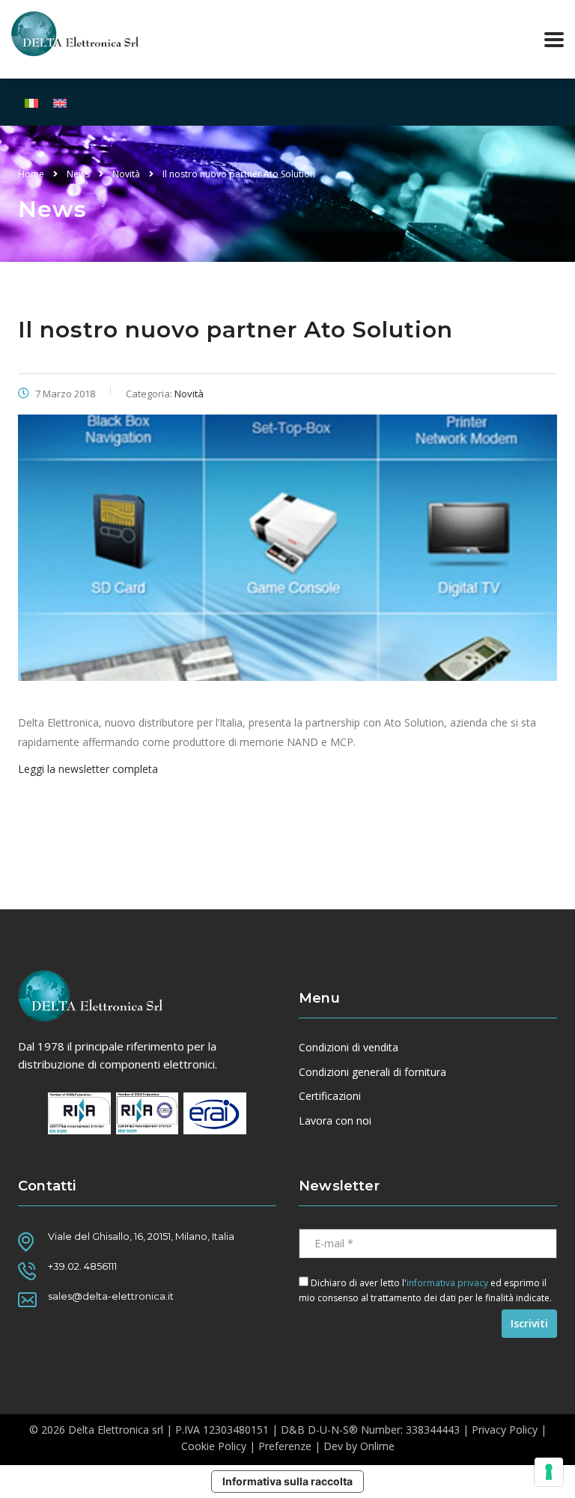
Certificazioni (330, 1096)
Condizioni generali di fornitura (372, 1072)
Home (31, 174)
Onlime (377, 1446)
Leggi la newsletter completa (88, 769)
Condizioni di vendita (348, 1047)
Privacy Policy (505, 1429)
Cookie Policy (213, 1446)
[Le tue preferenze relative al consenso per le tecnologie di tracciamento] (549, 1472)
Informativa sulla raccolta (287, 1481)
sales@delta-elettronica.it (111, 1296)
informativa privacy (447, 1283)
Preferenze (284, 1446)
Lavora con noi (335, 1121)
